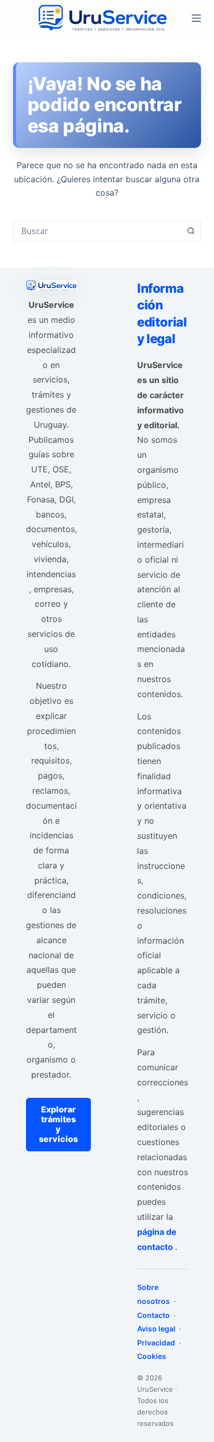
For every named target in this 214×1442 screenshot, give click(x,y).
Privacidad (157, 1342)
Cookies (151, 1356)
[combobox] (97, 231)
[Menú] (196, 18)
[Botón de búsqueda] (190, 231)
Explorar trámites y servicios (58, 1124)
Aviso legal (157, 1328)
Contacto (154, 1315)
